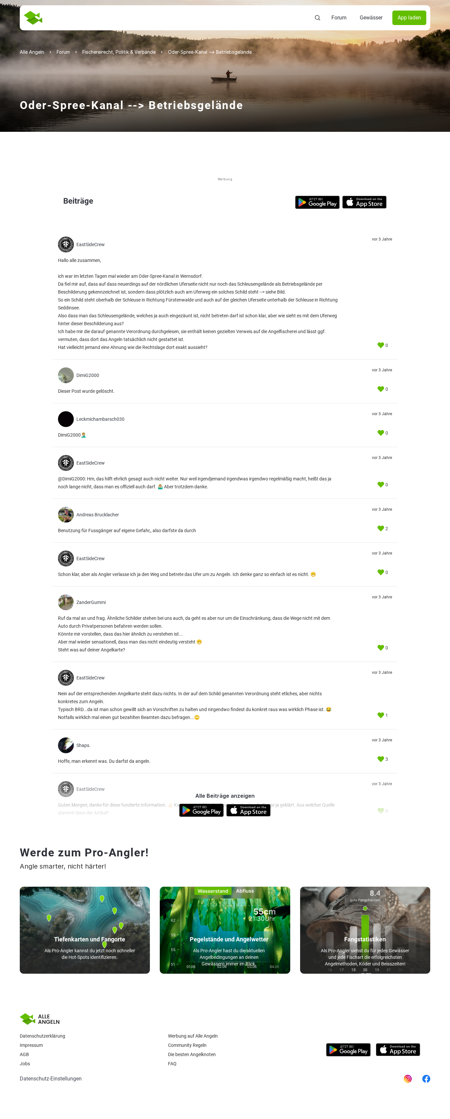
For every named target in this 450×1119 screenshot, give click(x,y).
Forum (339, 17)
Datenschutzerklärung (42, 1036)
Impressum (31, 1045)
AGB (24, 1054)
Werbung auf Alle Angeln (193, 1036)
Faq (172, 1063)
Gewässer (371, 17)
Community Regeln (187, 1045)
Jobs (25, 1063)
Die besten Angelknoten (192, 1054)
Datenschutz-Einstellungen (51, 1079)
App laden (409, 17)
